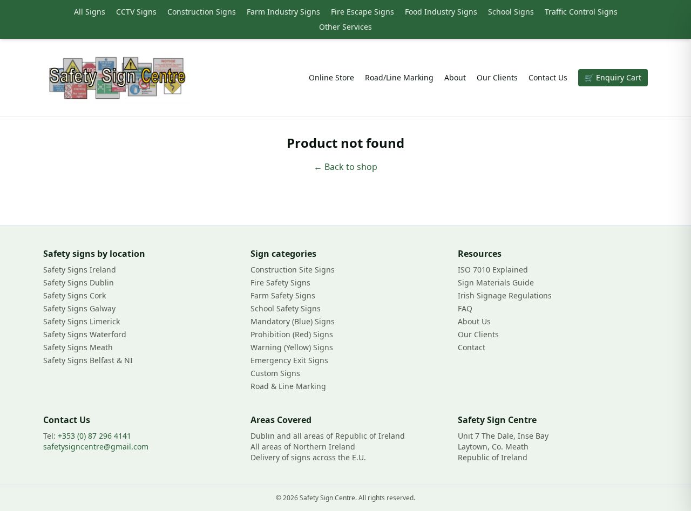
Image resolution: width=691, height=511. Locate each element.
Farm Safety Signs (282, 295)
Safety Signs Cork (74, 295)
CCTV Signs (136, 11)
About (455, 77)
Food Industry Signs (441, 11)
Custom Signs (275, 373)
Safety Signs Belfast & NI (88, 360)
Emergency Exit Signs (289, 360)
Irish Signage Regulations (505, 295)
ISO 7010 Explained (493, 269)
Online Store (331, 77)
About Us (474, 321)
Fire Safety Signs (280, 282)
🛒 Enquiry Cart (613, 77)
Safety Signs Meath (78, 347)
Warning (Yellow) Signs (291, 347)
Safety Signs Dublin (78, 282)
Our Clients (497, 77)
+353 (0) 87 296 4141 (94, 436)
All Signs (89, 11)
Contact (471, 347)
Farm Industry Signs (283, 11)
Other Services (345, 27)
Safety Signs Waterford (84, 334)
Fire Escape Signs (362, 11)
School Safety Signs (285, 308)
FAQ (465, 308)
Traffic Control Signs (581, 11)
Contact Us (548, 77)
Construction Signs (201, 11)
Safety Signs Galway (79, 308)
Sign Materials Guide (496, 282)
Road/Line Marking (399, 77)
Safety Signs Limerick (81, 321)
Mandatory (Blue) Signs (292, 321)
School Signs (511, 11)
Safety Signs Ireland (79, 269)
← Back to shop (345, 167)
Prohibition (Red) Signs (291, 334)
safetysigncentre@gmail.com (95, 446)
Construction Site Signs (292, 269)
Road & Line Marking (288, 386)
